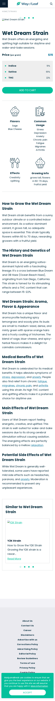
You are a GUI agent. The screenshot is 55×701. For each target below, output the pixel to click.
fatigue (42, 381)
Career (27, 630)
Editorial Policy (27, 653)
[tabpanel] (28, 540)
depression (18, 377)
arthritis (43, 385)
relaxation (37, 445)
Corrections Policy (27, 644)
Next (51, 540)
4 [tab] (33, 18)
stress (6, 377)
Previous (3, 540)
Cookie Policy (27, 672)
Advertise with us (27, 639)
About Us (27, 621)
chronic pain (24, 385)
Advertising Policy (27, 649)
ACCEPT (27, 692)
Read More (14, 558)
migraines (8, 385)
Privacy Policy (27, 667)
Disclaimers (27, 635)
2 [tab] (24, 18)
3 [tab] (29, 18)
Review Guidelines (27, 658)
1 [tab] (20, 18)
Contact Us (27, 625)
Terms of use (27, 663)
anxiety (36, 377)
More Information (39, 686)
